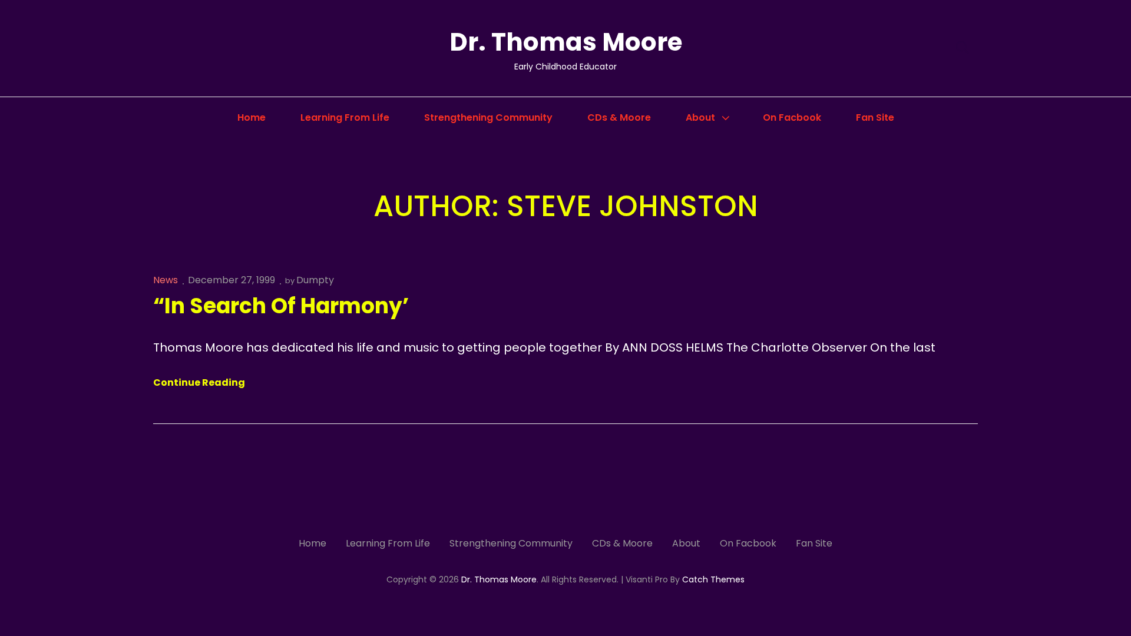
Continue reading (199, 383)
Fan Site (875, 117)
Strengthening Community (488, 117)
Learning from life (344, 117)
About (700, 117)
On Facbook (792, 117)
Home (251, 117)
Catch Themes (713, 579)
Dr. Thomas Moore (565, 42)
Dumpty (315, 280)
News (165, 280)
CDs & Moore (619, 117)
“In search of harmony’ (281, 306)
